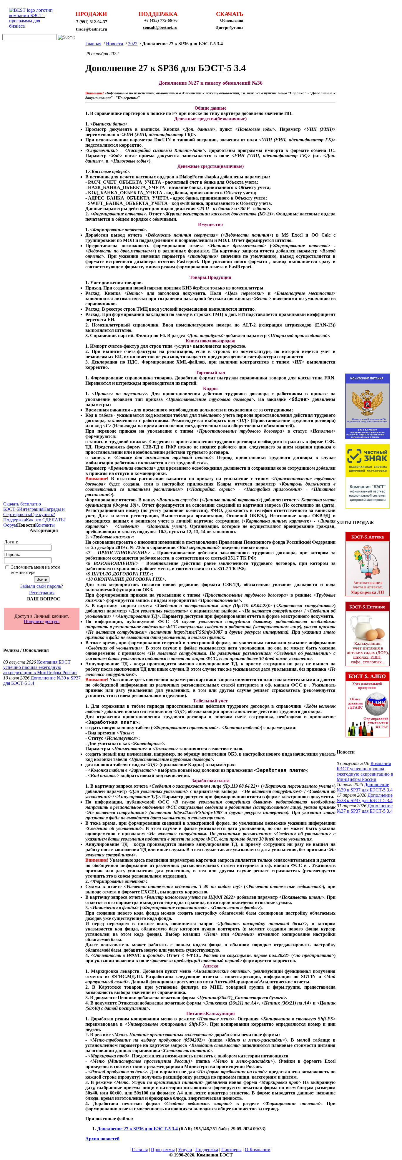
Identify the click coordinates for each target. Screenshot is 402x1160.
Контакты (45, 525)
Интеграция (31, 509)
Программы (163, 1149)
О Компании (257, 1149)
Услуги (185, 1149)
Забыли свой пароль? (41, 586)
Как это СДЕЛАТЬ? (46, 519)
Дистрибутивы (229, 28)
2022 (132, 43)
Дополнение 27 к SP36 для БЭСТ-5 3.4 (137, 1128)
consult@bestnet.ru (160, 27)
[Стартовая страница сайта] (32, 26)
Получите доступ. (42, 621)
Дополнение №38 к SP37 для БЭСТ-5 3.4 (365, 798)
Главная (93, 43)
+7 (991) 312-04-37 (90, 22)
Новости (114, 43)
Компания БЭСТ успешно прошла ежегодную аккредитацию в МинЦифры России (40, 667)
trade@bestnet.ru (91, 29)
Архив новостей (102, 1138)
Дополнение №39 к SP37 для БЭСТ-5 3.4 (365, 787)
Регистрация (41, 592)
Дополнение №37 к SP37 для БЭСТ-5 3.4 (365, 808)
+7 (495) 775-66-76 (160, 20)
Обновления (231, 20)
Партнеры (231, 1149)
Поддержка (14, 519)
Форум (10, 525)
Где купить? (43, 514)
